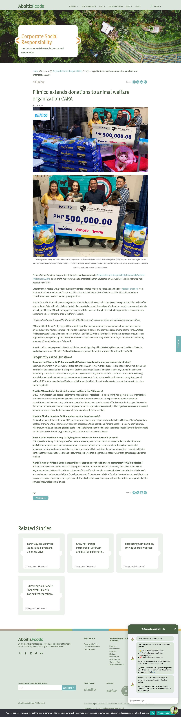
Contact (137, 6)
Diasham (112, 646)
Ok (152, 713)
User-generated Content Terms (114, 708)
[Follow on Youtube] (41, 653)
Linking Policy (101, 708)
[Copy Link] (145, 82)
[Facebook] (134, 82)
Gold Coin (112, 651)
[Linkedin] (141, 82)
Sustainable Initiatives (116, 6)
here (153, 672)
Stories (101, 6)
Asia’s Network (89, 649)
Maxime (112, 654)
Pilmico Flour (114, 657)
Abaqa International (116, 664)
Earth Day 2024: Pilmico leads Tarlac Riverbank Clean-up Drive (41, 553)
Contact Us (178, 343)
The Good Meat (114, 662)
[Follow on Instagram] (31, 653)
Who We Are (72, 6)
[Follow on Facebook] (25, 653)
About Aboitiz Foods (91, 644)
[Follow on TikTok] (36, 653)
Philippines (39, 82)
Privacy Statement (89, 703)
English (156, 6)
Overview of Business (92, 646)
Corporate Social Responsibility (39, 39)
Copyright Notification (90, 708)
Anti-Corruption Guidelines (102, 703)
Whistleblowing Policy (138, 703)
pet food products (130, 288)
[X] (137, 82)
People (128, 6)
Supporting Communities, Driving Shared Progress (139, 553)
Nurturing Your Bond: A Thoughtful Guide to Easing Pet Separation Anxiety (41, 595)
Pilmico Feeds (114, 649)
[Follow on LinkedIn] (20, 653)
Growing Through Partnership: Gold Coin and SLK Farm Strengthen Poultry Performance (90, 553)
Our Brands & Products (89, 6)
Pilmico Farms (114, 659)
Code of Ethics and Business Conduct (121, 703)
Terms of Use (149, 703)
